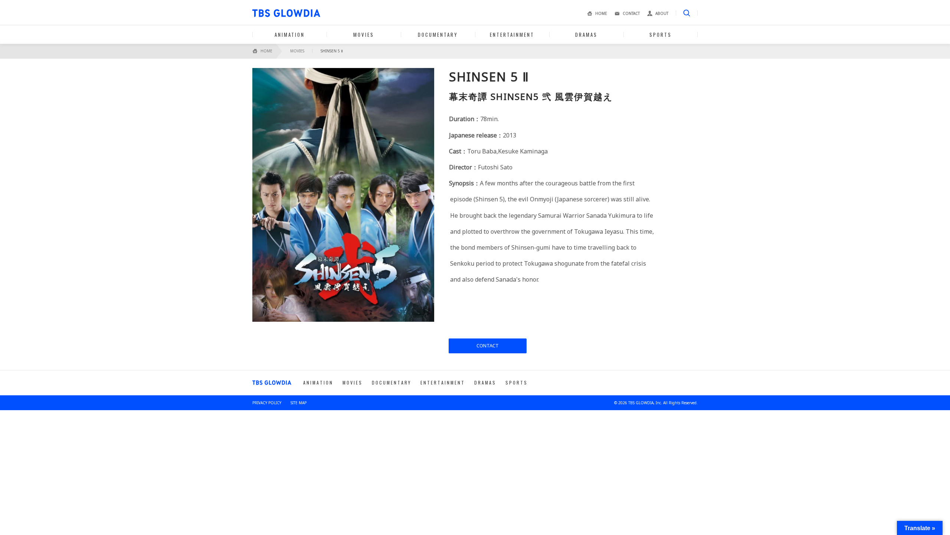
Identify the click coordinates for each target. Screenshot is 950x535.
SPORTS (660, 34)
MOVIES (363, 34)
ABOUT (661, 13)
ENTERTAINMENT (512, 34)
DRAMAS (586, 34)
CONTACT (631, 13)
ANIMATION (290, 34)
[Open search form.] (686, 13)
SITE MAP (299, 403)
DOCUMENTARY (438, 34)
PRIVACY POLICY (266, 403)
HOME (601, 13)
